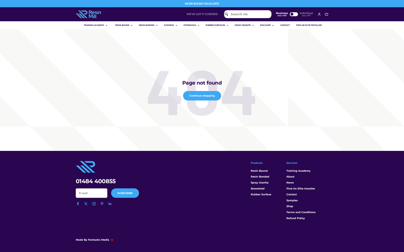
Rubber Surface (261, 194)
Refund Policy (295, 218)
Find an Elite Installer (309, 25)
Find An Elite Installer (300, 188)
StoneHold (257, 188)
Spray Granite (243, 25)
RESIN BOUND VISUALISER (202, 3)
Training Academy (94, 25)
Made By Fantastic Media (92, 239)
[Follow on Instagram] (94, 204)
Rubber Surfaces (215, 25)
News (290, 182)
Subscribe (125, 193)
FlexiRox (169, 25)
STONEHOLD (190, 25)
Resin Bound (122, 25)
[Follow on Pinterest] (102, 204)
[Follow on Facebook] (78, 204)
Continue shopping (202, 95)
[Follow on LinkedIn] (110, 204)
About (290, 176)
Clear (266, 14)
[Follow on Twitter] (86, 204)
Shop (289, 206)
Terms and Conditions (301, 212)
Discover (265, 25)
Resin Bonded (146, 25)
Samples (292, 200)
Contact (285, 25)
